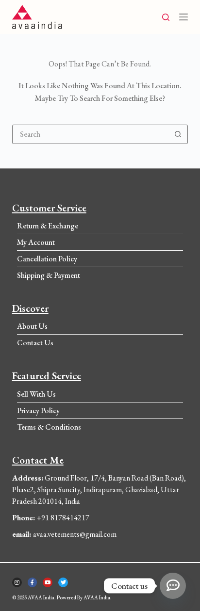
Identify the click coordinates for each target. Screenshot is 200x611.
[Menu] (183, 17)
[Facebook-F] (32, 582)
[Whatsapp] (173, 586)
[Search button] (177, 134)
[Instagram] (17, 582)
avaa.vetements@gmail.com (64, 534)
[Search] (165, 17)
